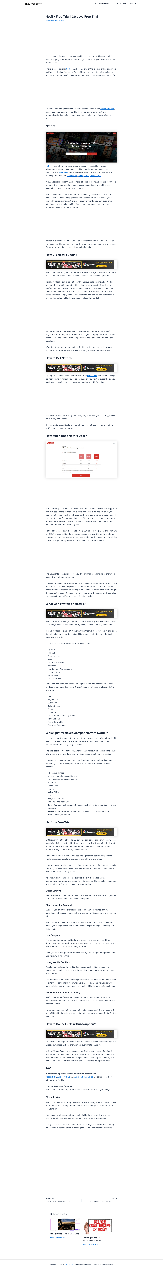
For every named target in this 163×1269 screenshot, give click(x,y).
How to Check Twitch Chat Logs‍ (64, 1234)
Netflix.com (92, 376)
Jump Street (68, 1264)
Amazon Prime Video (83, 1077)
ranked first (63, 172)
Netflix (69, 69)
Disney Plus (83, 175)
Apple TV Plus (63, 1077)
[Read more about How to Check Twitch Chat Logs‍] (65, 1224)
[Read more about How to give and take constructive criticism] (98, 1226)
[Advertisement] (81, 38)
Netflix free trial (107, 109)
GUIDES (52, 1237)
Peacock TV (72, 175)
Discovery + (95, 175)
